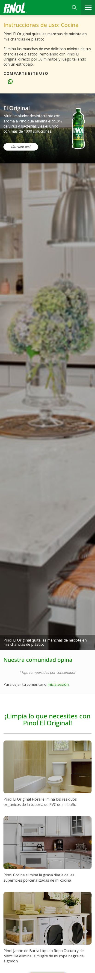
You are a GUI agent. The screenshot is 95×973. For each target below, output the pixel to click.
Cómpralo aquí (20, 147)
